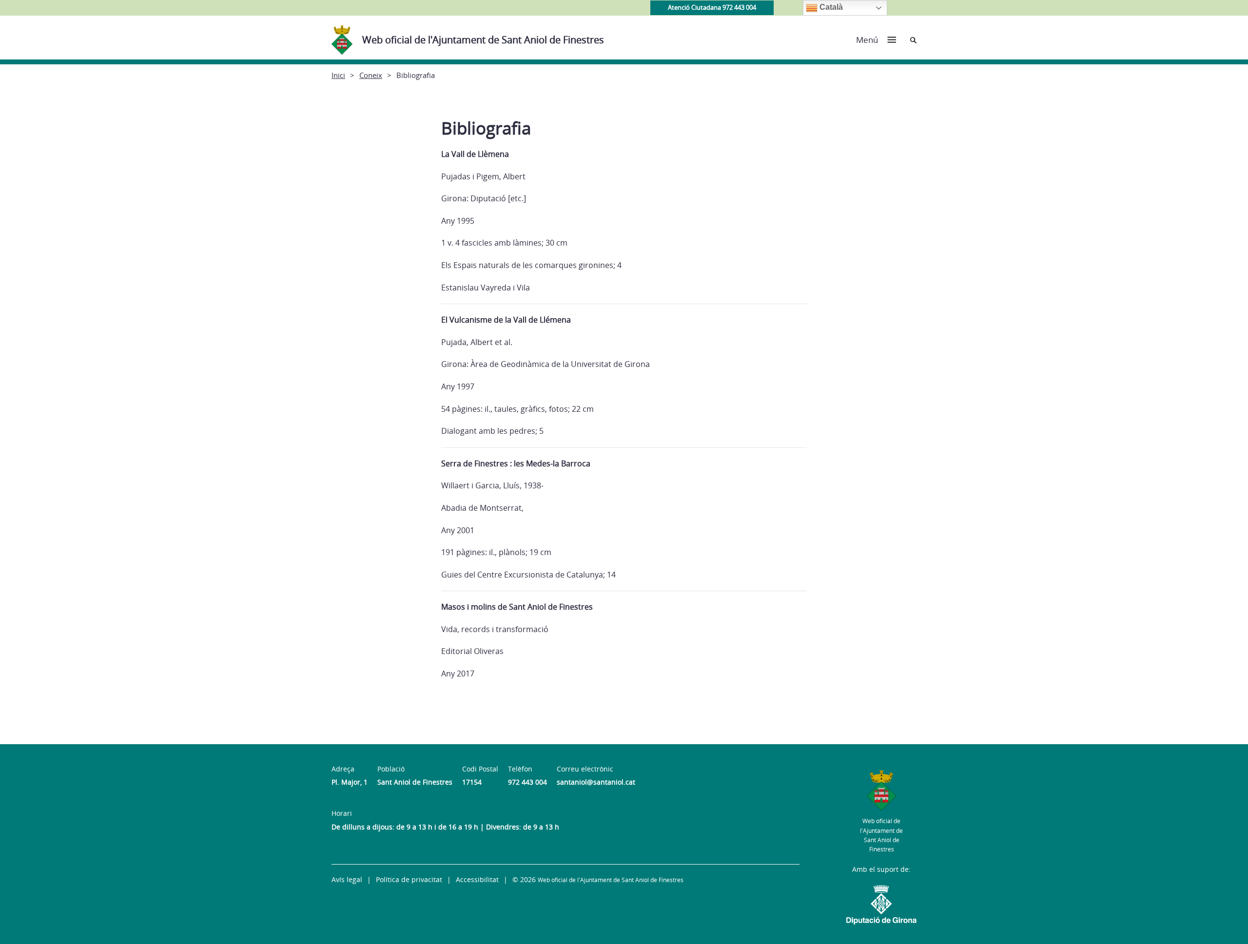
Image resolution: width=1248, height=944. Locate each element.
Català (830, 7)
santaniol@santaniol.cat (596, 782)
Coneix (370, 75)
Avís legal (347, 879)
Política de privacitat (409, 879)
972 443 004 (527, 782)
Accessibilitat (477, 879)
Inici (338, 75)
